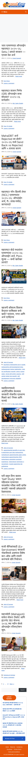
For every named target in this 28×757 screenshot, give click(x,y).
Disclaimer (9, 749)
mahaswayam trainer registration (11, 369)
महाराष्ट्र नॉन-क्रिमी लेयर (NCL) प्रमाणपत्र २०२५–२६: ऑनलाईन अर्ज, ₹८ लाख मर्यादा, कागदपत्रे (13, 198)
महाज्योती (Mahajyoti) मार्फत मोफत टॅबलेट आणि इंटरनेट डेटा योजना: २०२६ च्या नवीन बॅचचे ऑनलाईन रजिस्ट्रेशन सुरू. (13, 621)
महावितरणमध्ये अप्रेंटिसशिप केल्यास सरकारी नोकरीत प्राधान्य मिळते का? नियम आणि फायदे (13, 394)
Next (12, 684)
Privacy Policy (17, 749)
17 (8, 684)
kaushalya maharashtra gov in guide (14, 364)
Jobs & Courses (8, 362)
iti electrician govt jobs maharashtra (12, 452)
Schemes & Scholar (9, 675)
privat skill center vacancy (13, 374)
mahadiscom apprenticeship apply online (13, 455)
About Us (12, 747)
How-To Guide (8, 126)
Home (7, 747)
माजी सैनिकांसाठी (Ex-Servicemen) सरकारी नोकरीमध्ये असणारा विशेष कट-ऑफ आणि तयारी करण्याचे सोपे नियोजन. (13, 553)
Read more (18, 76)
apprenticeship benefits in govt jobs (14, 450)
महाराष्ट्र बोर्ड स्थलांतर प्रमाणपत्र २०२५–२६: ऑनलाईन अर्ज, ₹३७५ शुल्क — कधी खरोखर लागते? (12, 256)
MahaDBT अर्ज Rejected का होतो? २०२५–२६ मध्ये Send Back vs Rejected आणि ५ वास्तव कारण (12, 142)
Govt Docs (7, 81)
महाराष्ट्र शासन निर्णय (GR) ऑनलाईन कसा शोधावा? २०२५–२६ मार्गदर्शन (11, 95)
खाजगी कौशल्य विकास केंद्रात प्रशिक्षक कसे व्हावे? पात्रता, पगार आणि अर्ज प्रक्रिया (13, 312)
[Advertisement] (14, 28)
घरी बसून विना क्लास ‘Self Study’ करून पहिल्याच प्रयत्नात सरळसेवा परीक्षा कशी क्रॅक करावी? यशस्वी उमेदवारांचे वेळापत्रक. (13, 483)
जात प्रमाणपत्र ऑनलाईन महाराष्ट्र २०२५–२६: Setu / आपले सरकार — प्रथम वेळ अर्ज (13, 50)
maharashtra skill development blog (12, 367)
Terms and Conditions (14, 751)
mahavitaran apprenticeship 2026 (11, 457)
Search (22, 690)
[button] (26, 12)
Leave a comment (9, 83)
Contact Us (19, 747)
